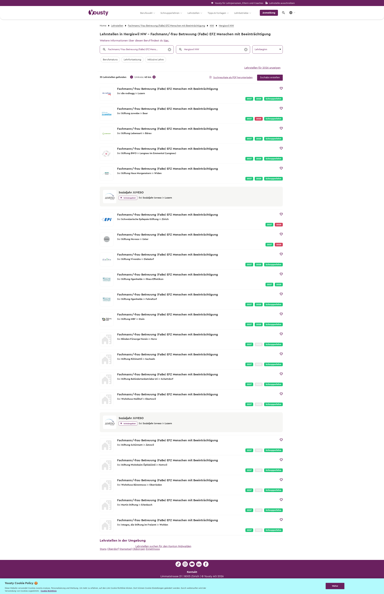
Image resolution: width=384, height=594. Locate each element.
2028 (258, 99)
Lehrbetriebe (241, 13)
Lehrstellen (194, 13)
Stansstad (125, 549)
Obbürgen (138, 549)
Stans (103, 549)
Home (103, 25)
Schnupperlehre (273, 99)
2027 (249, 99)
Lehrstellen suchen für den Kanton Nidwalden (163, 546)
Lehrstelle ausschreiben (282, 3)
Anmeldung (268, 13)
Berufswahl (146, 13)
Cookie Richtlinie (49, 591)
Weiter (335, 586)
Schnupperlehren (169, 13)
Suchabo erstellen (270, 77)
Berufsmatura (110, 59)
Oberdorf (113, 549)
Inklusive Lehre (155, 59)
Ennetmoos (153, 549)
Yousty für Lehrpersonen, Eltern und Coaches (239, 3)
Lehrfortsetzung (132, 59)
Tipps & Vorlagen (217, 13)
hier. (166, 40)
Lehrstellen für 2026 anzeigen (262, 67)
